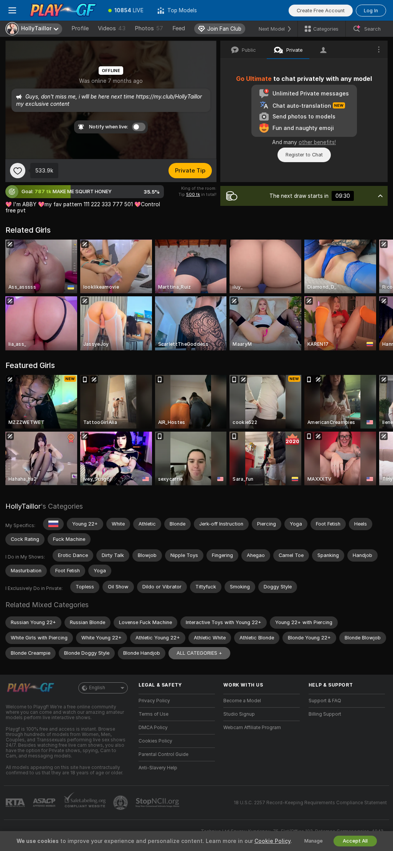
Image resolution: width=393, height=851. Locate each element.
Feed (178, 28)
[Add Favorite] (17, 170)
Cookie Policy (272, 841)
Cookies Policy (155, 741)
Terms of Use (153, 714)
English (97, 687)
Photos (149, 28)
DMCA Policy (153, 727)
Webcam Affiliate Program (252, 727)
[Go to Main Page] (63, 10)
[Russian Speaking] (53, 524)
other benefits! (317, 142)
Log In (371, 10)
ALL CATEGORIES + (199, 653)
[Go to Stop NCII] (158, 802)
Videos (111, 28)
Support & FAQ (325, 700)
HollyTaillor (23, 506)
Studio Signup (239, 714)
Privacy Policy (154, 700)
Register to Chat (304, 155)
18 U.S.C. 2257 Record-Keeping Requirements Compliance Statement (310, 802)
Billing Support (325, 714)
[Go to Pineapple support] (121, 802)
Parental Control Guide (163, 754)
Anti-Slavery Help (158, 767)
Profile (80, 28)
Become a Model (242, 700)
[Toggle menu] (12, 10)
